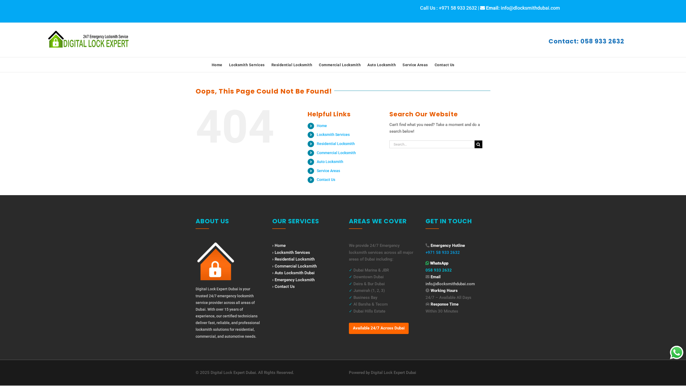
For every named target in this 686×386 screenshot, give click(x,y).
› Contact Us (283, 286)
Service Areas (328, 171)
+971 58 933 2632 (443, 252)
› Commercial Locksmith (294, 266)
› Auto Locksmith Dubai (293, 272)
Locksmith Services (333, 134)
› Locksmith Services (291, 252)
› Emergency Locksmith (293, 279)
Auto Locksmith (330, 161)
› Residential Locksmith (293, 259)
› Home (279, 245)
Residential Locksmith (336, 144)
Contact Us (326, 179)
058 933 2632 (439, 270)
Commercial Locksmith (336, 153)
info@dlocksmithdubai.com (450, 283)
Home (322, 126)
